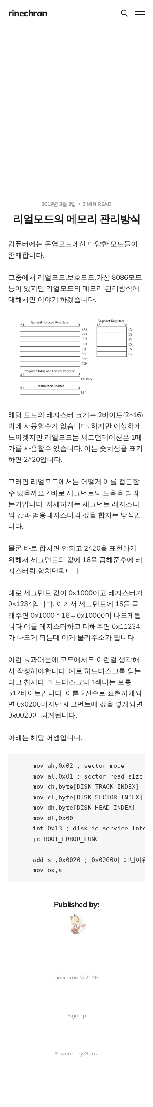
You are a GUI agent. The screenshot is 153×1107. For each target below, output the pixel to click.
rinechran (27, 13)
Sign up (76, 1015)
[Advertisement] (76, 107)
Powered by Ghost (76, 1053)
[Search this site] (124, 13)
